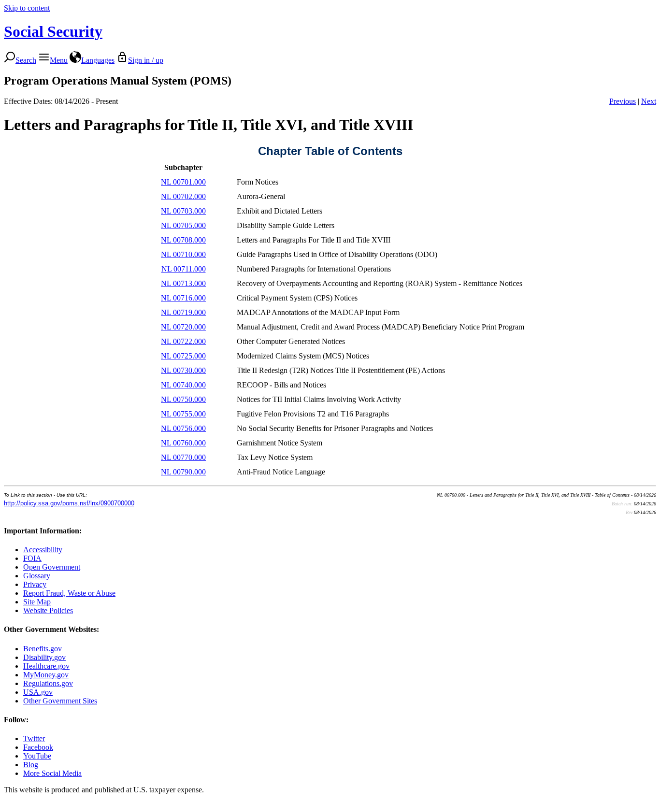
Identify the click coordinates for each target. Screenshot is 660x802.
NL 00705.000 (183, 225)
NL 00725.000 (183, 356)
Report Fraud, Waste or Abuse (69, 593)
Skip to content (27, 8)
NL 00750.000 (183, 399)
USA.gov (38, 692)
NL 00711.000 (183, 269)
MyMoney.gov (46, 675)
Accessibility (42, 549)
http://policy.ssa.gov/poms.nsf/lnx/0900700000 (69, 503)
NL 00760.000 (183, 443)
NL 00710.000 (183, 254)
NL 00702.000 (183, 196)
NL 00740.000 (183, 385)
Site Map (37, 602)
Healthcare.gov (46, 666)
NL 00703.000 (183, 211)
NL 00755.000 (183, 414)
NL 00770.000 (183, 457)
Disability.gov (44, 657)
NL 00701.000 (183, 182)
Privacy (34, 584)
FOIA (32, 558)
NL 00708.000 (183, 240)
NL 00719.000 (183, 312)
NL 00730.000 (183, 370)
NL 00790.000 (183, 472)
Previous (622, 101)
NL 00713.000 (183, 283)
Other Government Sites (60, 701)
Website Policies (48, 610)
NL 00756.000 (183, 428)
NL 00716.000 (183, 298)
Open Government (51, 567)
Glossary (36, 576)
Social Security (53, 31)
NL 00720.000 (183, 327)
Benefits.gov (42, 648)
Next (648, 101)
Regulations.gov (48, 683)
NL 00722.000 (183, 341)
